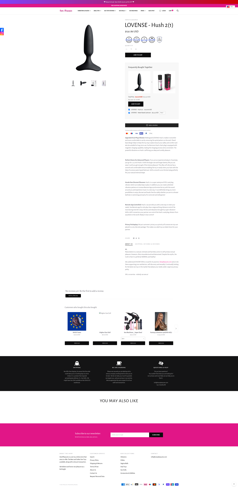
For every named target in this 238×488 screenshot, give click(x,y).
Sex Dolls (122, 10)
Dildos (122, 460)
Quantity (129, 45)
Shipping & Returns (96, 463)
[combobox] (162, 112)
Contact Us (93, 473)
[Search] (177, 10)
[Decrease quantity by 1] (126, 49)
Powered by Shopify (73, 484)
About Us (93, 470)
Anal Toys (97, 10)
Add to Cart (135, 104)
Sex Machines (133, 10)
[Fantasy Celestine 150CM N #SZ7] (161, 321)
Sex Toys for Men (109, 10)
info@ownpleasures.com (159, 457)
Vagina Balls (124, 463)
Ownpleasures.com (165, 262)
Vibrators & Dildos (83, 10)
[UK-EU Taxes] (77, 321)
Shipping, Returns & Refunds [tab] (147, 244)
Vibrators (123, 457)
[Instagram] (2, 33)
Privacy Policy (94, 460)
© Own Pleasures (63, 484)
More (142, 10)
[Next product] (176, 328)
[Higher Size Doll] (105, 321)
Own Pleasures (131, 20)
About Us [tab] (129, 244)
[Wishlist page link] (160, 11)
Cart (171, 10)
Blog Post (152, 10)
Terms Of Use (94, 467)
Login (164, 10)
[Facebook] (2, 30)
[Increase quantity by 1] (136, 49)
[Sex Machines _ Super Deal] (133, 321)
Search (92, 457)
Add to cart (138, 55)
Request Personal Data (97, 476)
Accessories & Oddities (127, 473)
